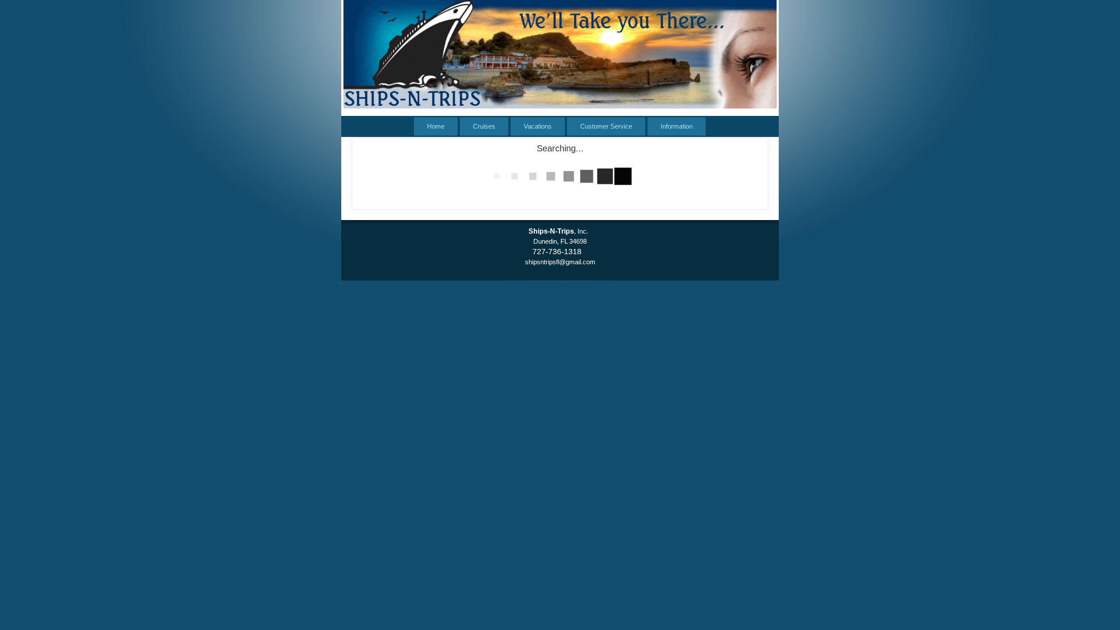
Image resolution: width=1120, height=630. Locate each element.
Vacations (538, 126)
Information (677, 126)
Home (435, 126)
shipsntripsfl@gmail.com (560, 262)
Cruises (484, 126)
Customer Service (606, 126)
